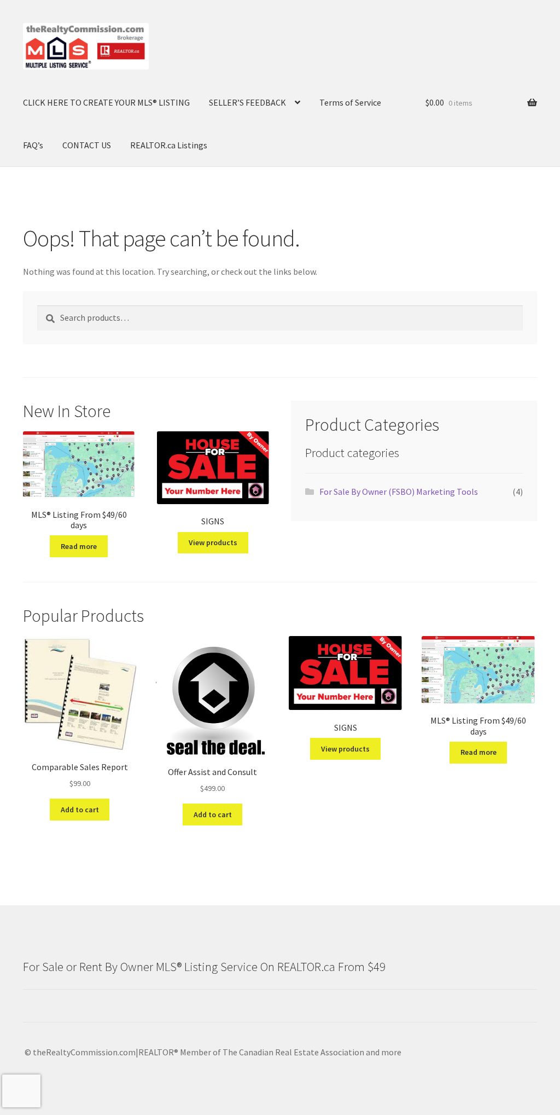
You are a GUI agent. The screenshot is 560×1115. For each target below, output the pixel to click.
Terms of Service (350, 102)
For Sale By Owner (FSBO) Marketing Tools (398, 491)
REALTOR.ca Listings (168, 145)
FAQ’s (33, 145)
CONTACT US (86, 145)
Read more (79, 546)
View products (213, 542)
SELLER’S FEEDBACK (247, 102)
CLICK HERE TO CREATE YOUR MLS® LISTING (106, 102)
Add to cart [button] (80, 809)
